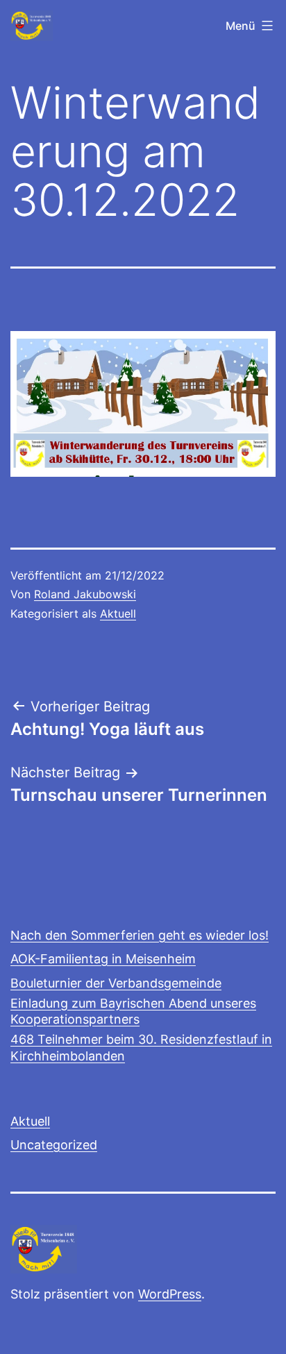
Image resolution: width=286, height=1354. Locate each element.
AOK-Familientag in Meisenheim (103, 958)
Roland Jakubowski (85, 594)
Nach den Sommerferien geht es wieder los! (139, 935)
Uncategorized (53, 1144)
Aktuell (118, 613)
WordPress (169, 1294)
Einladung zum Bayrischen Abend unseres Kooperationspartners (133, 1011)
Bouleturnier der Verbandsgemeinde (115, 983)
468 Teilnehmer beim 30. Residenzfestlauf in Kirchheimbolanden (141, 1047)
